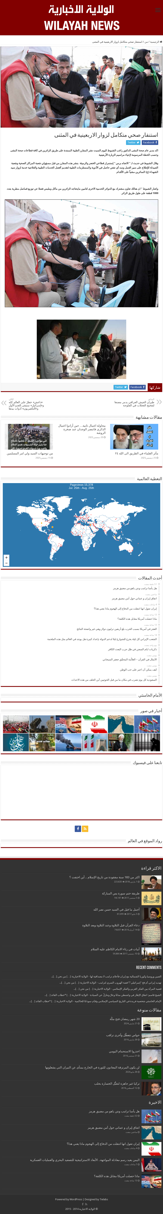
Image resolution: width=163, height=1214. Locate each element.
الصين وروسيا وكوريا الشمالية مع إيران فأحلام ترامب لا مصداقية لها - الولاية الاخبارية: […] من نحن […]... (106, 976)
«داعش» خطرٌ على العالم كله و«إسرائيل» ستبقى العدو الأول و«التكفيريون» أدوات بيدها (26, 404)
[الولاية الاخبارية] (81, 9)
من (146, 41)
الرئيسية (155, 41)
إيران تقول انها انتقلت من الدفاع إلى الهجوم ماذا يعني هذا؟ (103, 1144)
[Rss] (85, 829)
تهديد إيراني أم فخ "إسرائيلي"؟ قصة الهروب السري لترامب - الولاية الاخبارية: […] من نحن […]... (110, 982)
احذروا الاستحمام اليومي (124, 1051)
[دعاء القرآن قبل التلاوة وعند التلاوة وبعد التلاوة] (151, 934)
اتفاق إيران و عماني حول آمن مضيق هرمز (114, 1127)
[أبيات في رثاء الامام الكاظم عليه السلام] (151, 954)
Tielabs (104, 1199)
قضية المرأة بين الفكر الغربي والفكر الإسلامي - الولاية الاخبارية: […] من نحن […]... (117, 988)
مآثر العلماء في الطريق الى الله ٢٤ (136, 453)
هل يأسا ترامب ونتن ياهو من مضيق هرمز (114, 1111)
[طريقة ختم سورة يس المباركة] (151, 898)
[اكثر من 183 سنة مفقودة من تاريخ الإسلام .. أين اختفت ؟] (151, 882)
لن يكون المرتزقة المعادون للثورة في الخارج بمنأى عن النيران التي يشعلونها (92, 1067)
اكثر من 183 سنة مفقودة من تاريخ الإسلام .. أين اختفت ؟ (104, 877)
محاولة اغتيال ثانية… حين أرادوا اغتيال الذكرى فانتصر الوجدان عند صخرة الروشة (82, 429)
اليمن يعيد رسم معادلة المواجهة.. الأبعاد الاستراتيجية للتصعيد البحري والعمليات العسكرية (85, 1160)
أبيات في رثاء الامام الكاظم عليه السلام (115, 949)
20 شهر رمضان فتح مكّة (124, 1019)
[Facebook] (78, 829)
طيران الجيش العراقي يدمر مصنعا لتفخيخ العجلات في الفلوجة (134, 402)
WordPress (76, 1199)
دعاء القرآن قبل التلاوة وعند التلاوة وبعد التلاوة (111, 925)
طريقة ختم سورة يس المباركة (121, 893)
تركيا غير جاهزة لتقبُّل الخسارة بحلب (117, 1083)
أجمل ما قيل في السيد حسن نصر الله (116, 909)
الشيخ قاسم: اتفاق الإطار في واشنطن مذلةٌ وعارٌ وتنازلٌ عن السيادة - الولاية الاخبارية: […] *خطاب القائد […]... (103, 994)
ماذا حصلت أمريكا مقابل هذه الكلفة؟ (117, 1176)
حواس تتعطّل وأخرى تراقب (123, 1035)
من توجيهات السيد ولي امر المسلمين (30, 453)
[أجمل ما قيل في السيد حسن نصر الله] (151, 914)
